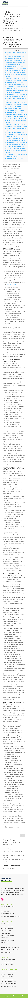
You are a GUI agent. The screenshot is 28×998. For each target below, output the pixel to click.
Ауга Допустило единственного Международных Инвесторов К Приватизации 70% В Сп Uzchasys (14, 108)
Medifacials (4, 942)
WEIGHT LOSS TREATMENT (8, 959)
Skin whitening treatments (9, 952)
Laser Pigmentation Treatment (10, 947)
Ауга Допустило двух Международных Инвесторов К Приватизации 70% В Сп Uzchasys (15, 74)
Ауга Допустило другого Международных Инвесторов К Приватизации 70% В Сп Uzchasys (16, 120)
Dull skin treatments (7, 935)
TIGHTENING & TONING (7, 964)
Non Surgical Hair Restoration (10, 916)
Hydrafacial (4, 938)
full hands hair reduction (9, 984)
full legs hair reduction (8, 986)
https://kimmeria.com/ (13, 284)
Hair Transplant (6, 911)
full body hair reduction (8, 979)
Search (22, 835)
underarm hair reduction (8, 981)
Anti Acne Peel (5, 923)
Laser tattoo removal (7, 940)
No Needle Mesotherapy (8, 913)
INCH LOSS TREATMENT (7, 962)
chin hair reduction (7, 974)
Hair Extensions (5, 909)
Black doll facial (6, 930)
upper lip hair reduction (8, 972)
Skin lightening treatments (9, 949)
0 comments (18, 30)
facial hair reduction (7, 976)
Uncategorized (10, 30)
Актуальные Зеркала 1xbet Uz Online (14, 56)
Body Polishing (5, 933)
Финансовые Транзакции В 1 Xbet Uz (14, 66)
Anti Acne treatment (7, 926)
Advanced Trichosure (7, 906)
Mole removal (5, 945)
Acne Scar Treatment (7, 928)
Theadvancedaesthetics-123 (11, 28)
